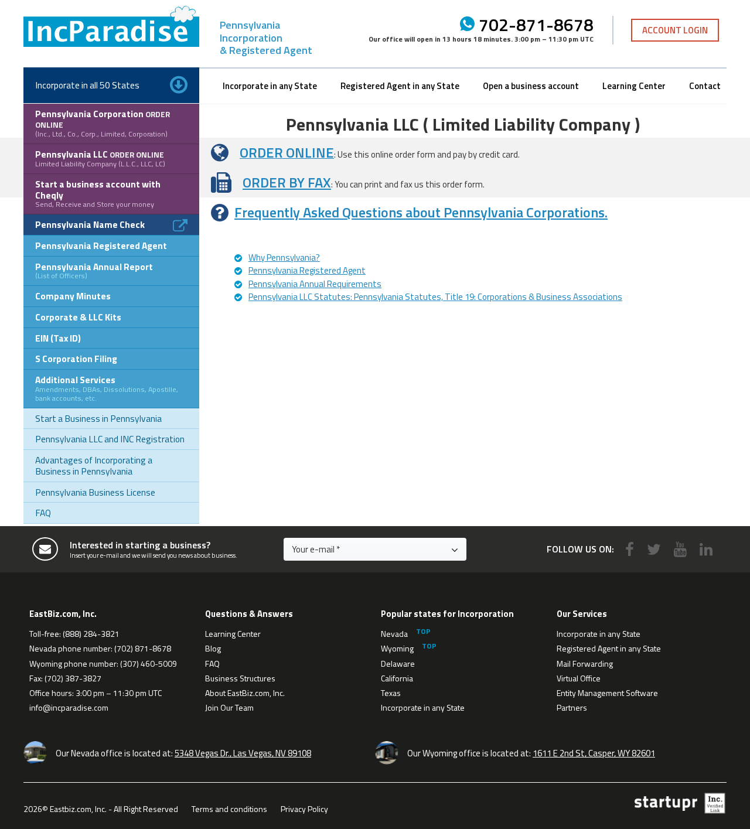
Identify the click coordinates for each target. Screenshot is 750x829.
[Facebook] (629, 549)
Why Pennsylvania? (284, 257)
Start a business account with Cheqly (98, 193)
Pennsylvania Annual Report (94, 271)
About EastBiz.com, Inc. (245, 693)
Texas (391, 693)
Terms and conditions (229, 809)
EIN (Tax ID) (58, 338)
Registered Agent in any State (399, 86)
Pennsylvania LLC (100, 158)
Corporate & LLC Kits (78, 317)
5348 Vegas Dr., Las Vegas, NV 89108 (243, 753)
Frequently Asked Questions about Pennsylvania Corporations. (421, 212)
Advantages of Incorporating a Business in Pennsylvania (93, 465)
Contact (705, 86)
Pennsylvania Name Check (90, 224)
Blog (213, 648)
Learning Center (634, 86)
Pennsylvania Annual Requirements (314, 284)
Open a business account (531, 86)
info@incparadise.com (68, 707)
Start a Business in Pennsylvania (98, 418)
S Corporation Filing (76, 359)
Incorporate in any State (270, 86)
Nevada (394, 633)
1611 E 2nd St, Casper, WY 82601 (594, 753)
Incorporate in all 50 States (87, 85)
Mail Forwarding (585, 663)
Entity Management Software (607, 693)
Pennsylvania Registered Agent (101, 245)
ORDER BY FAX (287, 182)
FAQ (43, 513)
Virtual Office (579, 678)
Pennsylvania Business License (95, 492)
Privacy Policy (304, 809)
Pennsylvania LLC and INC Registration (110, 439)
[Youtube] (680, 549)
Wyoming (397, 648)
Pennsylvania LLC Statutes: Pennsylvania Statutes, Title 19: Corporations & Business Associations (435, 296)
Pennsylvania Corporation (102, 123)
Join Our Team (229, 707)
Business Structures (240, 678)
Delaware (398, 663)
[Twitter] (654, 549)
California (397, 678)
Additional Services (106, 388)
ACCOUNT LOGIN (675, 30)
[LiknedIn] (706, 549)
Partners (572, 707)
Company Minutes (73, 296)
